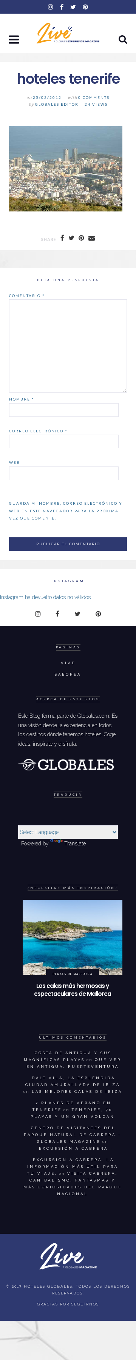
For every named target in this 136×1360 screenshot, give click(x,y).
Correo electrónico (38, 431)
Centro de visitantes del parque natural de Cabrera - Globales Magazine (72, 1135)
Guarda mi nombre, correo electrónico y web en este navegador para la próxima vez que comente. (65, 510)
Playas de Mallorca (73, 973)
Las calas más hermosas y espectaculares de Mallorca (72, 990)
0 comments (94, 97)
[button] (14, 40)
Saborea (68, 674)
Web (14, 462)
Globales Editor (57, 104)
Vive (68, 663)
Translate (75, 843)
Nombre (21, 399)
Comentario (27, 295)
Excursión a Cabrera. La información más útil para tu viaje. (72, 1166)
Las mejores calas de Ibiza (77, 1091)
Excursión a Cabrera (73, 1148)
